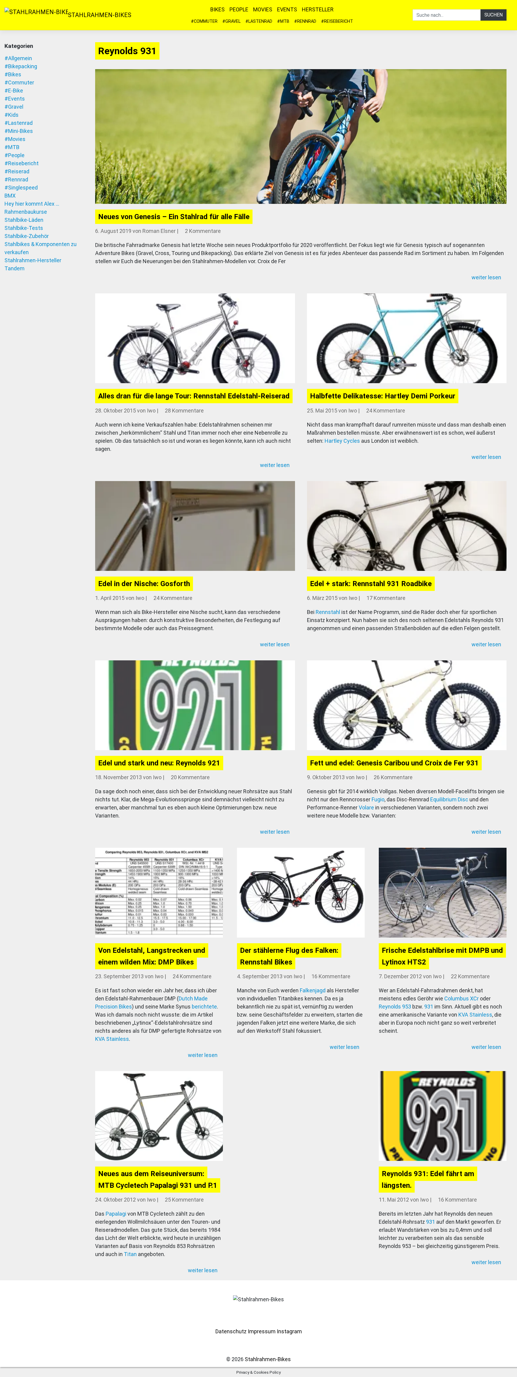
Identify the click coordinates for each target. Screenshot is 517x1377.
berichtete (204, 1006)
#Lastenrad (258, 21)
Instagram (289, 1331)
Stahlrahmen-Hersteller (32, 260)
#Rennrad (305, 21)
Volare (366, 807)
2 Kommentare (203, 231)
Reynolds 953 (395, 1006)
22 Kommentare (470, 976)
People (238, 9)
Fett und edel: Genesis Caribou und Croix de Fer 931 (394, 763)
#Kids (11, 115)
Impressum (262, 1331)
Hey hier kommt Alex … (31, 204)
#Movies (14, 139)
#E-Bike (13, 90)
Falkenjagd (313, 990)
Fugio (378, 799)
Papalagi (116, 1214)
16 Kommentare (330, 976)
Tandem (14, 268)
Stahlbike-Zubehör (26, 236)
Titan (130, 1254)
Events (287, 9)
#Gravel (231, 21)
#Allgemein (18, 58)
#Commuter (204, 21)
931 (428, 1006)
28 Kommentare (184, 410)
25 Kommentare (184, 1199)
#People (14, 155)
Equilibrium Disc (449, 799)
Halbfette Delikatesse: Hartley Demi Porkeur (382, 396)
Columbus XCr (461, 998)
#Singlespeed (21, 187)
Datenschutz (231, 1331)
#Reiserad (16, 171)
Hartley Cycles (342, 441)
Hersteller (318, 9)
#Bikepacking (20, 66)
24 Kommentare (385, 410)
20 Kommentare (190, 777)
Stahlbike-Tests (23, 228)
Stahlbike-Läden (23, 220)
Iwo (151, 410)
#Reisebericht (337, 21)
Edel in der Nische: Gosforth (144, 584)
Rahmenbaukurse (25, 212)
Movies (262, 9)
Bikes (217, 9)
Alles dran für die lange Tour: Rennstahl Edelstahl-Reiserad (194, 396)
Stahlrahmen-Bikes (99, 15)
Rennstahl (328, 612)
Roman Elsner (159, 231)
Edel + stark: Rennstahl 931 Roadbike (371, 584)
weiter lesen (487, 277)
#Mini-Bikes (18, 131)
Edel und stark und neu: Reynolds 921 (159, 763)
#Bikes (12, 74)
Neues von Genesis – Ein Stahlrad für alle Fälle (174, 217)
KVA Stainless (112, 1039)
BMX (10, 195)
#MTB (283, 21)
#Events (14, 98)
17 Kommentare (386, 598)
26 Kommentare (393, 777)
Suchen (493, 15)
